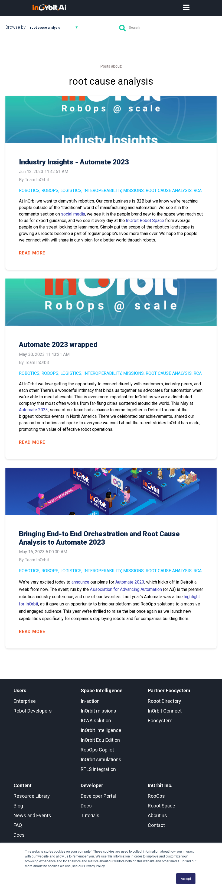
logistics (70, 190)
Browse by (15, 27)
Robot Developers (33, 711)
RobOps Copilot (97, 750)
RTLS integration (98, 769)
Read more (32, 253)
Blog (18, 806)
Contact (156, 825)
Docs (19, 835)
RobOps (49, 190)
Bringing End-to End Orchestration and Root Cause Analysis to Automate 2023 (99, 538)
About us (157, 815)
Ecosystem (160, 720)
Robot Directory (164, 701)
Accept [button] (186, 878)
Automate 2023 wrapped (58, 344)
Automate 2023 (33, 409)
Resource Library (32, 796)
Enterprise (25, 701)
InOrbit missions (98, 711)
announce (80, 582)
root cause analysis (169, 190)
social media (73, 214)
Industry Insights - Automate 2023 (74, 162)
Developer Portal (98, 796)
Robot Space (161, 806)
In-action (90, 701)
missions (133, 190)
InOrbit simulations (101, 759)
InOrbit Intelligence (101, 730)
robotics (29, 190)
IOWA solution (96, 720)
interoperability (102, 190)
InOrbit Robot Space (145, 220)
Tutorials (90, 815)
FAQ (18, 825)
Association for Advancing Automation (126, 589)
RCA (198, 190)
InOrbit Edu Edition (100, 740)
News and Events (32, 815)
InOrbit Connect (165, 711)
